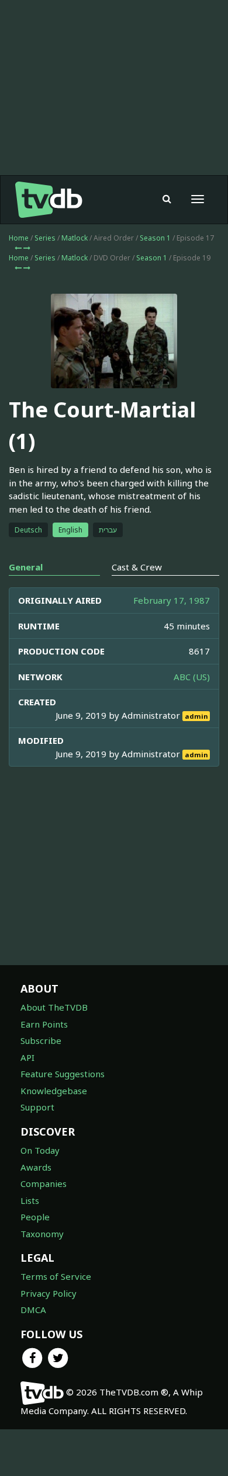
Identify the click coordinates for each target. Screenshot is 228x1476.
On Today (40, 1150)
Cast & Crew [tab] (137, 567)
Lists (29, 1200)
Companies (43, 1183)
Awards (35, 1167)
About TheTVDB (54, 1007)
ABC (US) (192, 677)
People (35, 1217)
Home (19, 238)
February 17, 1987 (171, 600)
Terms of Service (55, 1276)
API (27, 1057)
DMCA (33, 1309)
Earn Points (44, 1024)
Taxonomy (42, 1234)
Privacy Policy (48, 1293)
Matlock (74, 238)
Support (37, 1107)
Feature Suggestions (62, 1074)
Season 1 (155, 238)
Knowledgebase (53, 1090)
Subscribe (40, 1040)
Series (45, 238)
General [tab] (26, 567)
